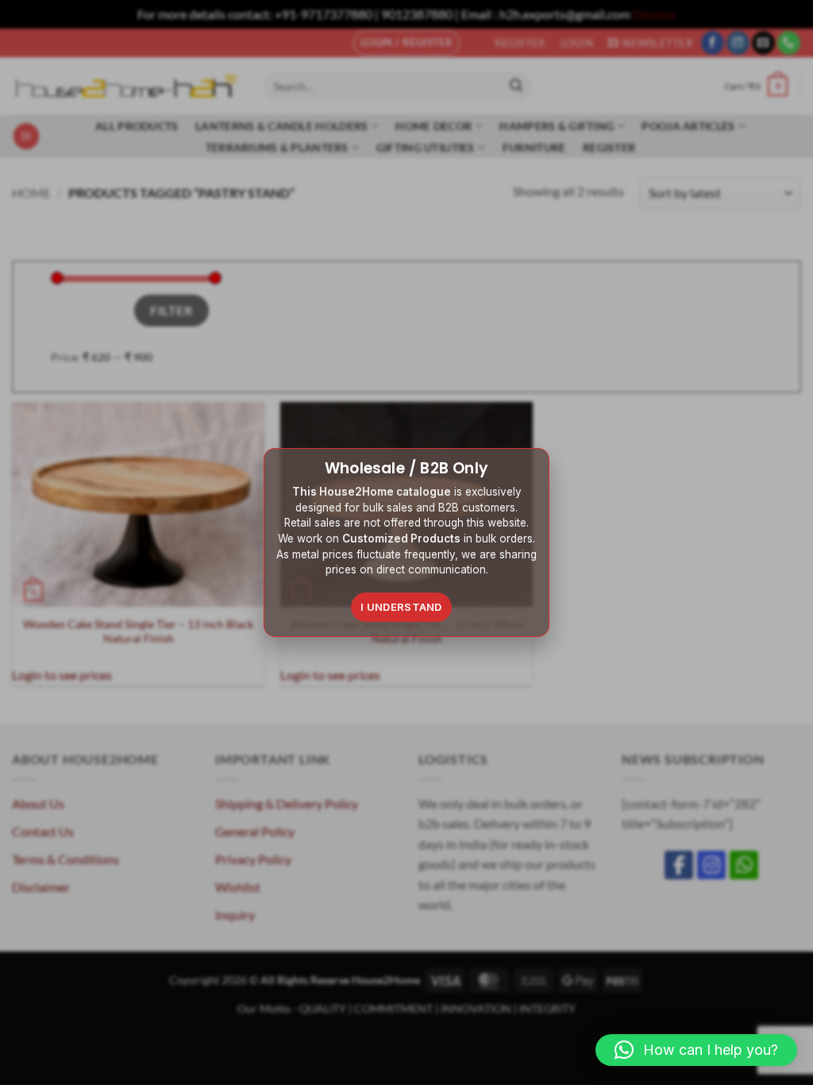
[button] (696, 1050)
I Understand (401, 606)
